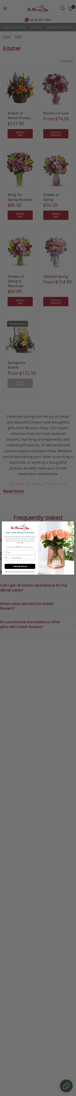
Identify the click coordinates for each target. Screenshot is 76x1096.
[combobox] (7, 558)
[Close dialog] (71, 523)
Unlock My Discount (20, 566)
